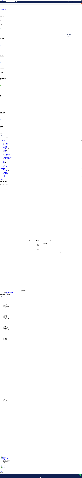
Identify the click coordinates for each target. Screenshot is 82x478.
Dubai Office (53, 241)
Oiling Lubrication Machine (7, 154)
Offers (2, 177)
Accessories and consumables (6, 141)
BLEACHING (4, 142)
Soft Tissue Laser (4, 164)
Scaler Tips (5, 150)
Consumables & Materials (5, 170)
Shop (81, 3)
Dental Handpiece (4, 161)
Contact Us (38, 241)
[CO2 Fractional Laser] (2, 127)
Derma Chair (4, 171)
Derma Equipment (3, 168)
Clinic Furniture (3, 176)
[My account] (65, 1)
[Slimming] (2, 85)
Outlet (2, 179)
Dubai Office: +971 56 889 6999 (60, 244)
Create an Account (2, 473)
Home (30, 241)
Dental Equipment (3, 140)
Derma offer (4, 178)
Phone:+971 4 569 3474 (60, 252)
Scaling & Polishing (5, 147)
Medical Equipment (45, 245)
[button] (0, 134)
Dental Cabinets (4, 159)
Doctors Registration (38, 247)
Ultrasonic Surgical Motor (7, 158)
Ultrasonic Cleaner (6, 155)
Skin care (4, 169)
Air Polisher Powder (6, 148)
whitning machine (6, 143)
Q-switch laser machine (5, 173)
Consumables (4, 165)
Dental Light (4, 162)
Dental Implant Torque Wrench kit (7, 157)
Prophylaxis (4, 167)
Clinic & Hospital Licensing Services (46, 242)
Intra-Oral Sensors (6, 151)
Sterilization (4, 153)
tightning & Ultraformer (5, 175)
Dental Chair (4, 160)
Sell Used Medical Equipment (38, 245)
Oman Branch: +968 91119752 (60, 246)
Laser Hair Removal (5, 172)
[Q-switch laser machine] (2, 102)
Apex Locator (5, 145)
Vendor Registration (38, 249)
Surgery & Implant (5, 156)
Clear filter (2, 183)
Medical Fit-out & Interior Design (46, 243)
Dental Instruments (5, 166)
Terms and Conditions (38, 244)
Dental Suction (4, 163)
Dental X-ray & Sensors (5, 144)
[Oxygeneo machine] (2, 108)
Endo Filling (5, 146)
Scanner (5, 152)
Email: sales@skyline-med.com (60, 242)
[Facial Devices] (2, 119)
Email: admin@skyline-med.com (60, 251)
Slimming (4, 174)
